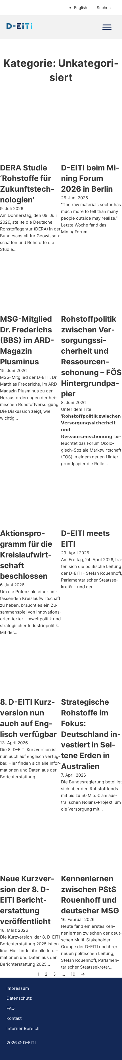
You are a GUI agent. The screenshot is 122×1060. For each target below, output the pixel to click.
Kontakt (14, 1018)
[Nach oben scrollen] (102, 1043)
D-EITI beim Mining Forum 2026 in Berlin (90, 178)
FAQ (10, 1008)
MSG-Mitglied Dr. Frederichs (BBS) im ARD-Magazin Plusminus (27, 340)
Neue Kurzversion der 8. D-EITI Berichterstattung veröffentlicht (27, 900)
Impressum (18, 988)
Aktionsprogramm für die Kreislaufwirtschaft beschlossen (26, 555)
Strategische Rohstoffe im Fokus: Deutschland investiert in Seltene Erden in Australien (91, 734)
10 (73, 974)
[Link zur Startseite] (19, 27)
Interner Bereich (23, 1028)
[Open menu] (106, 27)
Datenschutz (19, 998)
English (80, 7)
